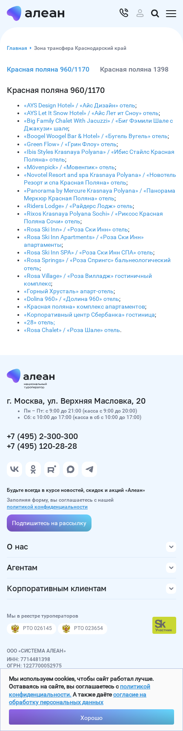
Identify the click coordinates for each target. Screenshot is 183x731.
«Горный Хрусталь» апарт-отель (69, 291)
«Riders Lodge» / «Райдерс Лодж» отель (78, 205)
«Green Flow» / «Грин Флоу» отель (70, 144)
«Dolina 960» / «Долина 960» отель (71, 298)
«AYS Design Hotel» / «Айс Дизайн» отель (79, 105)
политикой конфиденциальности (47, 507)
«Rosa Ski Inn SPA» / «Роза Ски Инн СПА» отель (88, 252)
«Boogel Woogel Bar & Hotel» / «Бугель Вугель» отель (96, 136)
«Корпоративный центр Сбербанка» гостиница (89, 314)
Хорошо (91, 717)
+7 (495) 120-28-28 (42, 446)
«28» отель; (39, 322)
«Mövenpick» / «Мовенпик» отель (69, 167)
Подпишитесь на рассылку (49, 523)
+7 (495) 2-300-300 (42, 436)
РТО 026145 (37, 628)
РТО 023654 (88, 628)
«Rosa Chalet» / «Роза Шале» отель (72, 329)
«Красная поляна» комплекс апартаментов (84, 306)
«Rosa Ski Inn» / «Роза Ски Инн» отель (76, 229)
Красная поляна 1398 (134, 69)
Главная (17, 48)
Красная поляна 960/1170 (48, 69)
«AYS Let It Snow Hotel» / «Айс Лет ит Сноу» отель (91, 113)
